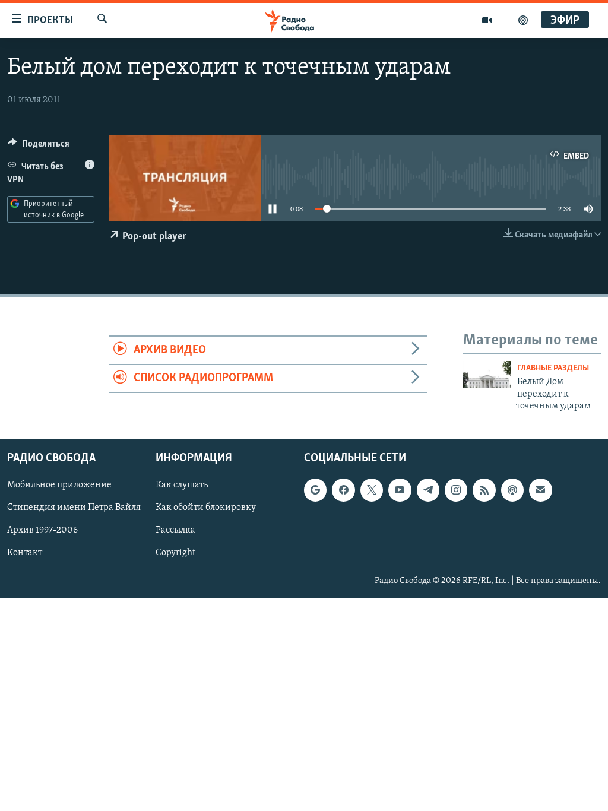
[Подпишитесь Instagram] (456, 490)
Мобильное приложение (59, 485)
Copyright (175, 553)
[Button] (38, 146)
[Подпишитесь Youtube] (399, 490)
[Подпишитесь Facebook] (343, 490)
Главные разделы (553, 368)
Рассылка (175, 531)
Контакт (24, 553)
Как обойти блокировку (206, 508)
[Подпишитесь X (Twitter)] (371, 490)
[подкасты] (523, 20)
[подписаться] (540, 490)
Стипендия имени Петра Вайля (74, 508)
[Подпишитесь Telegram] (428, 490)
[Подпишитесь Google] (315, 490)
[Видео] (487, 20)
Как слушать (182, 485)
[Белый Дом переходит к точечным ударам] (487, 374)
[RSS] (484, 490)
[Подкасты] (512, 490)
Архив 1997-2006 (42, 531)
